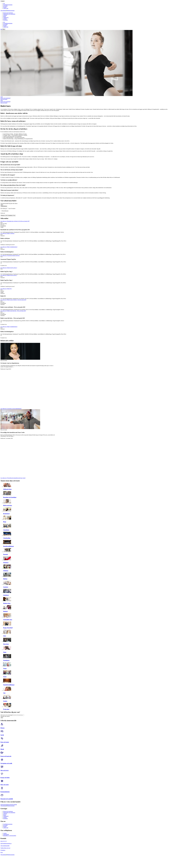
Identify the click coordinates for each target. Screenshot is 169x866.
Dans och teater (4, 99)
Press (2, 852)
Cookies (2, 1)
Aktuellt (5, 817)
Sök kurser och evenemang (6, 715)
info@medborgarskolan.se (6, 843)
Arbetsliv (5, 813)
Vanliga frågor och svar (5, 848)
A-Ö (6, 215)
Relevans (3, 215)
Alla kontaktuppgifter (5, 845)
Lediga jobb (5, 827)
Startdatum (10, 215)
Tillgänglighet (6, 834)
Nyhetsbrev (3, 850)
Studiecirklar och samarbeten (9, 812)
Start (1, 96)
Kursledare (5, 818)
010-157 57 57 (4, 841)
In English (5, 825)
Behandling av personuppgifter (9, 835)
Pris (14, 215)
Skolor (4, 814)
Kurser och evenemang (5, 98)
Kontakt (5, 826)
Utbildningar (5, 816)
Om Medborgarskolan (7, 824)
